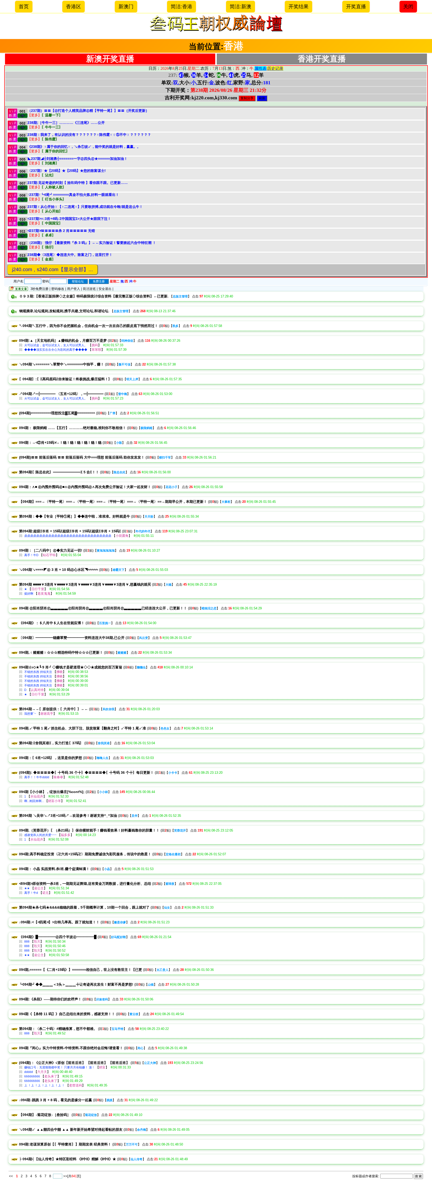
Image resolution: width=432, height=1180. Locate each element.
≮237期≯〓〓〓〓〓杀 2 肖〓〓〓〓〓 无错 (61, 231)
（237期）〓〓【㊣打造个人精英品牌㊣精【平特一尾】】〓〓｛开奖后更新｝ (88, 111)
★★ (27, 888)
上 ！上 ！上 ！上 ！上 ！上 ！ (44, 1085)
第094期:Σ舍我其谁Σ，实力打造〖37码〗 (51, 743)
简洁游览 (89, 289)
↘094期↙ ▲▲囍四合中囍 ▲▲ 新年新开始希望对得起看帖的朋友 (70, 1129)
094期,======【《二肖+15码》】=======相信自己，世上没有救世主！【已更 (80, 970)
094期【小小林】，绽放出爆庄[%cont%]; (51, 792)
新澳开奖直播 (110, 58)
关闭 (408, 6)
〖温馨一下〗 (52, 115)
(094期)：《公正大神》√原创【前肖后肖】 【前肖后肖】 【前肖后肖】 (74, 1063)
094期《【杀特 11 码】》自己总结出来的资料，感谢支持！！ (67, 1014)
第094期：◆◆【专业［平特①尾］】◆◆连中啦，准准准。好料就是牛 (74, 516)
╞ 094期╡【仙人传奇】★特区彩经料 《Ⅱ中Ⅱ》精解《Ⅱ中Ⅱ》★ (67, 1159)
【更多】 (35, 115)
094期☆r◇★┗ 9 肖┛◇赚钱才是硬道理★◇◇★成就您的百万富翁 (70, 667)
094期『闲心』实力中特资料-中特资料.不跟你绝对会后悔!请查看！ (71, 1048)
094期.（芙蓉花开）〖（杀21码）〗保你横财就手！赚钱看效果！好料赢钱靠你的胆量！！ (89, 830)
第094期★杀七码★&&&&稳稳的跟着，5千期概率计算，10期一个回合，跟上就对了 (84, 907)
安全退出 (105, 289)
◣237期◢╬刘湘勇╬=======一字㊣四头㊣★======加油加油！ (78, 159)
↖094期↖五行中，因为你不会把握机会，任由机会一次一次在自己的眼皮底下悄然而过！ (88, 326)
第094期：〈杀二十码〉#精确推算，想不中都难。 (58, 1029)
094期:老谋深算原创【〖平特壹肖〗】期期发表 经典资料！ (65, 1144)
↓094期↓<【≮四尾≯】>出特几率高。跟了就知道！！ (59, 922)
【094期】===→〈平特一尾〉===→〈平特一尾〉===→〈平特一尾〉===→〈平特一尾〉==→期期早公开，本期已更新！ (113, 502)
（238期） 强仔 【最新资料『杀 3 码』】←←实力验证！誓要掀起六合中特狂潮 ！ (92, 243)
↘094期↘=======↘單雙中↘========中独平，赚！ (61, 364)
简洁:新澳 (240, 6)
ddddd (28, 1072)
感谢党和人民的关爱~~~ (40, 835)
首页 (24, 6)
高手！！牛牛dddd (36, 777)
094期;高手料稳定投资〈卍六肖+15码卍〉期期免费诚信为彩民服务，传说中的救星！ (85, 854)
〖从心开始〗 (52, 211)
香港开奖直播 (322, 58)
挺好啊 (28, 593)
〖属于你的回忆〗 (56, 151)
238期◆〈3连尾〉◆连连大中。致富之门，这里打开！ (70, 255)
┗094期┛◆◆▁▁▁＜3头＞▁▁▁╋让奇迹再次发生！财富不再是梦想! (76, 984)
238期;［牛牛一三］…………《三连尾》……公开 (66, 123)
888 (27, 941)
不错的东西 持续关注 (38, 672)
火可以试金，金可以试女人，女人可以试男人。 (55, 345)
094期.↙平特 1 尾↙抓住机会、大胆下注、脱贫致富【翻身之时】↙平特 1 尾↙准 (82, 728)
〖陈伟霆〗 (50, 139)
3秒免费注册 (39, 289)
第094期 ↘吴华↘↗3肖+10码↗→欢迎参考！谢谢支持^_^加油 (68, 816)
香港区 (73, 6)
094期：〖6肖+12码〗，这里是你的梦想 (50, 758)
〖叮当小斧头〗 (54, 199)
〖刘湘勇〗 (50, 163)
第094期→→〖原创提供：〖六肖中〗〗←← (53, 709)
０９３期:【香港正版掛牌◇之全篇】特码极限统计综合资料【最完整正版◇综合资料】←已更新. (93, 296)
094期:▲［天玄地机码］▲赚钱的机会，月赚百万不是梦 (63, 340)
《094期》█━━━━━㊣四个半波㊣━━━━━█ (57, 937)
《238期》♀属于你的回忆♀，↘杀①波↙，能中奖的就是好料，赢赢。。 (84, 147)
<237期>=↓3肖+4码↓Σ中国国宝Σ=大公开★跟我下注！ (69, 219)
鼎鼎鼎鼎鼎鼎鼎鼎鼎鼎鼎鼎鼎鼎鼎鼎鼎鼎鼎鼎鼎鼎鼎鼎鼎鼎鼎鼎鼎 (67, 536)
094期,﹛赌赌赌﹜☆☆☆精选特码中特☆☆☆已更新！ (61, 652)
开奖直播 (356, 6)
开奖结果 (298, 6)
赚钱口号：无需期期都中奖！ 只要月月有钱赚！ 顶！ (59, 1067)
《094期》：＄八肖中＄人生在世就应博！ (51, 623)
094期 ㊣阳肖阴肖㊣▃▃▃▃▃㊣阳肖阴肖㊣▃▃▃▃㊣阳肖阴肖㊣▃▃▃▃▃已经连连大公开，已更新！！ (103, 608)
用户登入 (73, 289)
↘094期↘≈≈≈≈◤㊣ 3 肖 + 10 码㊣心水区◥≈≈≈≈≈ (58, 570)
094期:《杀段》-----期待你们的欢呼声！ (50, 999)
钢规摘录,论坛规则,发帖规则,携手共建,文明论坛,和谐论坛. (64, 311)
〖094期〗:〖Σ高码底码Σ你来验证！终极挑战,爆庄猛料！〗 (65, 379)
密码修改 (57, 289)
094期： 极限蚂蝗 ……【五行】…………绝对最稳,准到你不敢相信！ (72, 428)
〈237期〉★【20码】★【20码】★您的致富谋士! (67, 171)
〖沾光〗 (49, 175)
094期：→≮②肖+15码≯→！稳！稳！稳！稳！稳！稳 (60, 443)
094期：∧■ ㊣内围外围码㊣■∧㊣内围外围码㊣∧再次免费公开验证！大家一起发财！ (85, 487)
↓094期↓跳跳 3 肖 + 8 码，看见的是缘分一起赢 (55, 1100)
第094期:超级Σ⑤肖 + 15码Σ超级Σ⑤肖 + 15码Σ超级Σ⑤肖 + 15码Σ (70, 531)
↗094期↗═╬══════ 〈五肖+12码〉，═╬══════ (61, 394)
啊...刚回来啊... (34, 801)
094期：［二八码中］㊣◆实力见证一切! (50, 550)
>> (65, 1176)
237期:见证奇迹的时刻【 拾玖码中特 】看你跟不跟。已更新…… (78, 183)
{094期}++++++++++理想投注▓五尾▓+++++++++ (57, 413)
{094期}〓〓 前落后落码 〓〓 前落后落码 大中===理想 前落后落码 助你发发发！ (81, 457)
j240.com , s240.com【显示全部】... (52, 269)
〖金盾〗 (49, 259)
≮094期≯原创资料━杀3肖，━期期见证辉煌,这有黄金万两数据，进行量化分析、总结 (85, 884)
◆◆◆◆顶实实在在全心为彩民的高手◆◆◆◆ (55, 349)
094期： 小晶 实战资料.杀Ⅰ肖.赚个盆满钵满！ (54, 869)
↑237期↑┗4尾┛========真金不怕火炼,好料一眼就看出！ (73, 195)
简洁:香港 (181, 6)
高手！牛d (31, 893)
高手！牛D (31, 555)
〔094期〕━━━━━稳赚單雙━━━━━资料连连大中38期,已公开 (71, 638)
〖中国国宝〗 (52, 223)
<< (11, 1176)
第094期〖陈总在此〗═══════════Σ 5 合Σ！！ (59, 472)
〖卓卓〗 (49, 235)
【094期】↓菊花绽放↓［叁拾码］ (44, 1115)
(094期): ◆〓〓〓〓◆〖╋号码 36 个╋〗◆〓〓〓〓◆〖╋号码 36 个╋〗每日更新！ (86, 772)
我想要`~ (30, 713)
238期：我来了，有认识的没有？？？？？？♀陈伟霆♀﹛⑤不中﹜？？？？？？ (89, 135)
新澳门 (126, 6)
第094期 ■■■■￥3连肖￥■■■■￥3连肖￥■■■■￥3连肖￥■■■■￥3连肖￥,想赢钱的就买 (85, 584)
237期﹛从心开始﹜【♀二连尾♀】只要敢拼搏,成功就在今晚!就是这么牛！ (85, 207)
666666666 (32, 1076)
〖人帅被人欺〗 (54, 187)
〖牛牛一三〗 (52, 127)
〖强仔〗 (49, 247)
